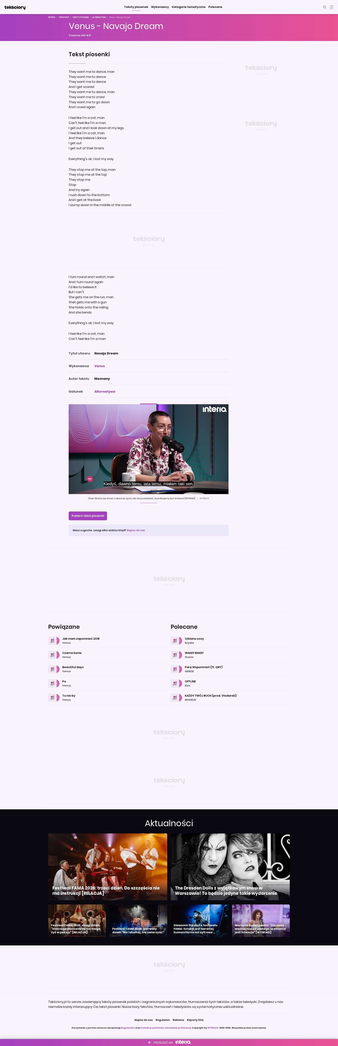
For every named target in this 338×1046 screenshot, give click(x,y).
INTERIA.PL (213, 1027)
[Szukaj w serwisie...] (324, 7)
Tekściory (64, 17)
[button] (136, 7)
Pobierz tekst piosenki (88, 516)
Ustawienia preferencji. (178, 1027)
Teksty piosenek (81, 17)
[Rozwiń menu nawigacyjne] (331, 7)
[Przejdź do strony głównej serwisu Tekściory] (14, 7)
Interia (51, 17)
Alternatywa (99, 17)
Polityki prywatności (152, 1027)
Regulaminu (128, 1027)
